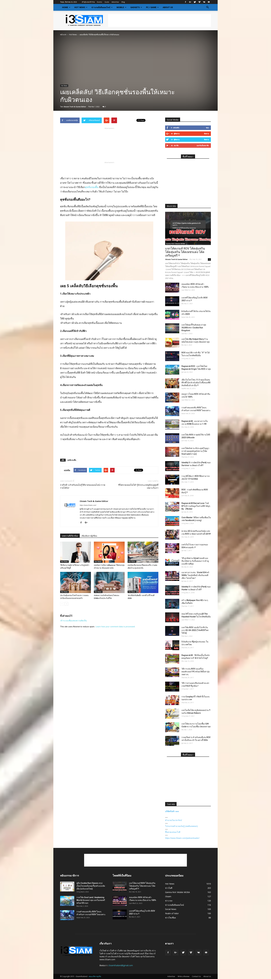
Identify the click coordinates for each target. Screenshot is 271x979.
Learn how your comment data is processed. (115, 626)
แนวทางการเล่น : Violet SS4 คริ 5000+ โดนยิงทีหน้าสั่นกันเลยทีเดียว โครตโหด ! (195, 575)
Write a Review (183, 976)
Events (99, 2)
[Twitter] (195, 2)
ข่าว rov (168, 900)
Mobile (120, 7)
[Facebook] (185, 2)
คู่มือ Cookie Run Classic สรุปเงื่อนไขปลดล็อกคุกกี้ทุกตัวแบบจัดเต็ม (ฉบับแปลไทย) (91, 886)
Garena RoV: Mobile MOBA (175, 244)
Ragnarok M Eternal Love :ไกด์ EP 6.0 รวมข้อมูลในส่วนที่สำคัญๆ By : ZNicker (196, 506)
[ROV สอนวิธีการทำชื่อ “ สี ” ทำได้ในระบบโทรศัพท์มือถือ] (172, 356)
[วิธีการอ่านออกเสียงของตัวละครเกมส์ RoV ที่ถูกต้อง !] (172, 687)
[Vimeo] (199, 2)
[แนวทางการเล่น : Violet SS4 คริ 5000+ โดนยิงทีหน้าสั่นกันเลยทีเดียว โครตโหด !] (172, 576)
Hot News (79, 7)
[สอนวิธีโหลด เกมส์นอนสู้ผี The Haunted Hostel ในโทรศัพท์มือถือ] (172, 617)
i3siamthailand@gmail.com (120, 965)
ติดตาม (206, 134)
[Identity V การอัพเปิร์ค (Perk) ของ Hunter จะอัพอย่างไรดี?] (172, 590)
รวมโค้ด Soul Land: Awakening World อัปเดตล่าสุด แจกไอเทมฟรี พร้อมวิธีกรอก (91, 900)
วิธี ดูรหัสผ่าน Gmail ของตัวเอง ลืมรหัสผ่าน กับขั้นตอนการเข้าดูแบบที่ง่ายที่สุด (195, 561)
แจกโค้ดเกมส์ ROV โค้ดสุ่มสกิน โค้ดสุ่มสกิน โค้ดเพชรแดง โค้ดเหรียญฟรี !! (185, 252)
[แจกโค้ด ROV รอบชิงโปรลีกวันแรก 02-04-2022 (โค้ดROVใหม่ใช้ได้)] (172, 631)
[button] (207, 7)
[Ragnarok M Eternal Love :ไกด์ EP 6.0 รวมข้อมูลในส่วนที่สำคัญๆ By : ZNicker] (172, 507)
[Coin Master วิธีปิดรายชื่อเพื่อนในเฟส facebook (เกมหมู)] (172, 521)
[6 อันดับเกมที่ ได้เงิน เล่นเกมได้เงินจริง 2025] (172, 315)
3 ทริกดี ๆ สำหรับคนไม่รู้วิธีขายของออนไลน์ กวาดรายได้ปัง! (82, 486)
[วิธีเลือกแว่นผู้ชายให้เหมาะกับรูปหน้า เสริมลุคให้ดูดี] (75, 552)
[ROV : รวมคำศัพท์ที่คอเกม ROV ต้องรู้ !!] (172, 493)
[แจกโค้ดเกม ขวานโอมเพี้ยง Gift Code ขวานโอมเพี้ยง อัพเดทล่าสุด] (172, 727)
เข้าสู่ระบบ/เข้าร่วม (88, 2)
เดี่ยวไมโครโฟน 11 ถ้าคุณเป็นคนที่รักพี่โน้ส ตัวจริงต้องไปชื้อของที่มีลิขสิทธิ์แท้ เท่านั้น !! (196, 383)
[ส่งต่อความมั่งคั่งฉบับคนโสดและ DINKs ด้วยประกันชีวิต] (109, 582)
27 (209, 259)
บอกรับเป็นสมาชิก (203, 145)
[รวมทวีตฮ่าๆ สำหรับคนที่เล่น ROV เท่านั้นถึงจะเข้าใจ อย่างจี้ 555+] (172, 741)
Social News (170, 909)
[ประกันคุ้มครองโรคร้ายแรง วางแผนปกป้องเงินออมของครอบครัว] (75, 582)
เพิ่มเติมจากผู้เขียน (89, 535)
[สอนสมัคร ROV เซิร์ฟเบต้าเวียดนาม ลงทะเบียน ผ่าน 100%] (172, 288)
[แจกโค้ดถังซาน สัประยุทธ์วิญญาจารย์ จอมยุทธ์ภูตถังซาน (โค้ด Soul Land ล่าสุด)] (172, 452)
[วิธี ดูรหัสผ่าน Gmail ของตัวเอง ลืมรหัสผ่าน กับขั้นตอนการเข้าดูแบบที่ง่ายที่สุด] (172, 562)
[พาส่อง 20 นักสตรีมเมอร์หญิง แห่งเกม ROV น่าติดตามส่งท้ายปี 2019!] (172, 535)
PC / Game (151, 7)
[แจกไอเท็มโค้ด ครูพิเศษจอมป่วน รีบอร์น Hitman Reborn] (172, 714)
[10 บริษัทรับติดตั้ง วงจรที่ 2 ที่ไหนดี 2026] (143, 582)
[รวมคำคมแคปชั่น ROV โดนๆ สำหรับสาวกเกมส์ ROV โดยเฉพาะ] (172, 411)
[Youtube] (209, 2)
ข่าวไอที (168, 888)
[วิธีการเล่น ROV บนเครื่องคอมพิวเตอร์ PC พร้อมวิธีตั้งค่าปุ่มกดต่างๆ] (172, 672)
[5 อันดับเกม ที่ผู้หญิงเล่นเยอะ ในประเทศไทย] (172, 645)
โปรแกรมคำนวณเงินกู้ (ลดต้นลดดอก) (181, 826)
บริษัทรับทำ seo (172, 811)
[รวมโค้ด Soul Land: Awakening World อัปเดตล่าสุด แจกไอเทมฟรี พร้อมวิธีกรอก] (67, 901)
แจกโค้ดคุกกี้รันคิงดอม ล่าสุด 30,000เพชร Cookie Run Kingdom (194, 328)
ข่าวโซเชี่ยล (170, 917)
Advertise (115, 2)
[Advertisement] (159, 20)
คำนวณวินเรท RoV (173, 820)
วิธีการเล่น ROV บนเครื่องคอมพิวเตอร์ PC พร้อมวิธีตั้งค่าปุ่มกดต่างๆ (196, 672)
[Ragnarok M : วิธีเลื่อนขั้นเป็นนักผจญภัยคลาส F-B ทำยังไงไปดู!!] (172, 659)
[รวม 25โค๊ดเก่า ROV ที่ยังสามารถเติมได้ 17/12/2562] (172, 480)
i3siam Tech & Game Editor (75, 107)
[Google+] (190, 2)
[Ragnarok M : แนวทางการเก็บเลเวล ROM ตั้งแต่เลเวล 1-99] (172, 425)
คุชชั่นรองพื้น (92, 187)
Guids (107, 2)
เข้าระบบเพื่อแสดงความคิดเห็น (73, 620)
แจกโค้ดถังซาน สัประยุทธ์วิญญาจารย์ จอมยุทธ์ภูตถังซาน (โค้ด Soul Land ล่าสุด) (195, 451)
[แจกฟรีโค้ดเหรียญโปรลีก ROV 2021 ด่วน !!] (172, 301)
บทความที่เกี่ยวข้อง (70, 535)
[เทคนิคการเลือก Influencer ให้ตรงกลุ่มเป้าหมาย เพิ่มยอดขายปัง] (109, 552)
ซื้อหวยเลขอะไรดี (172, 832)
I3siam (168, 896)
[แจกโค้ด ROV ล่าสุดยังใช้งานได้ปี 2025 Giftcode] (172, 438)
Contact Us (196, 976)
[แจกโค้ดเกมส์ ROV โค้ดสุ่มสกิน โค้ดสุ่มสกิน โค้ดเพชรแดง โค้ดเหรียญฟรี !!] (188, 228)
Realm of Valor (172, 913)
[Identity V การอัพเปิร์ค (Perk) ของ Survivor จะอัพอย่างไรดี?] (172, 466)
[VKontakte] (204, 2)
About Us (168, 7)
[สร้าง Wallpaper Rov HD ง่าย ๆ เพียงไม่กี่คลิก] (172, 604)
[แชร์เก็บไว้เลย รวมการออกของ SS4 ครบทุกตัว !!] (172, 548)
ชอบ (207, 128)
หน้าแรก (63, 34)
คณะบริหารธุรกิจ (95, 976)
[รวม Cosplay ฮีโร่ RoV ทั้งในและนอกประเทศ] (172, 700)
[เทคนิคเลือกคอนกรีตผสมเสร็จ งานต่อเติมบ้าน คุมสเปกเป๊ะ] (143, 552)
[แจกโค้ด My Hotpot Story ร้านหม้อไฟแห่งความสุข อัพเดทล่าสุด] (172, 343)
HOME (65, 7)
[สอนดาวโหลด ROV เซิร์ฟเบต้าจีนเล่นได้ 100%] (172, 397)
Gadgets (135, 7)
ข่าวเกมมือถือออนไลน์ (100, 7)
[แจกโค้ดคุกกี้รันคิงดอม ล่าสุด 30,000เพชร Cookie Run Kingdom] (172, 328)
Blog (123, 2)
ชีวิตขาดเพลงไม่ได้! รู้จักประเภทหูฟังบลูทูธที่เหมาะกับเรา (138, 486)
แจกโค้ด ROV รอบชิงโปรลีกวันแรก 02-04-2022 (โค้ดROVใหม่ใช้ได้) (195, 630)
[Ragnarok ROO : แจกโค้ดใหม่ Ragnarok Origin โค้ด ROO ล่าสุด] (172, 370)
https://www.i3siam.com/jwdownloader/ (182, 838)
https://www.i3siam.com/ (88, 505)
